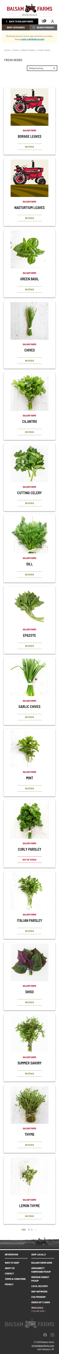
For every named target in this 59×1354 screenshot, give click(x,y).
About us (10, 1268)
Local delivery (39, 1286)
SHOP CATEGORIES (16, 27)
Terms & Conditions (15, 1278)
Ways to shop (12, 1262)
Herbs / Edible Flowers (24, 50)
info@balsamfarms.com (43, 1345)
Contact (9, 1273)
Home (7, 50)
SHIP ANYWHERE (39, 1291)
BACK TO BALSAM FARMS (21, 21)
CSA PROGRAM (38, 1296)
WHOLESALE (37, 1307)
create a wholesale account (32, 39)
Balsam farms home (41, 1262)
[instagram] (52, 1335)
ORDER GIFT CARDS (40, 1302)
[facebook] (45, 1335)
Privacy (9, 1284)
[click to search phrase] (34, 27)
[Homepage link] (29, 10)
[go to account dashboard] (52, 21)
